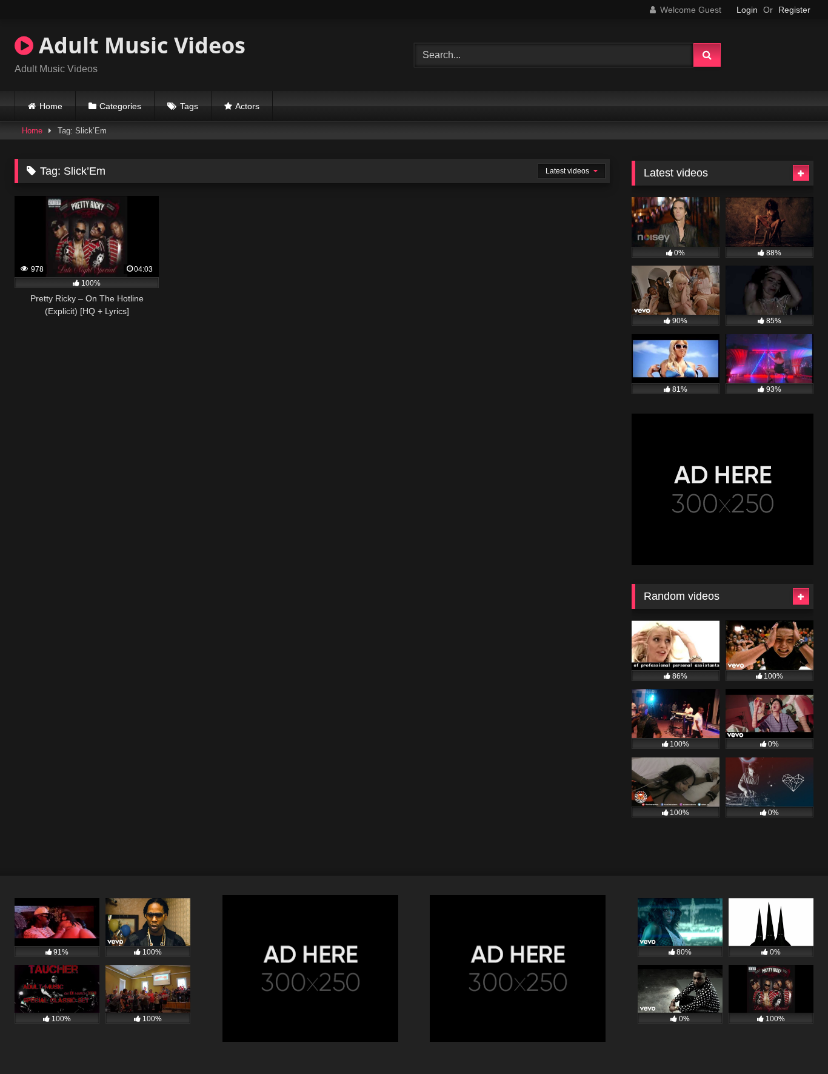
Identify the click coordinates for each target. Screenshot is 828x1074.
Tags (189, 106)
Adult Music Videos (139, 45)
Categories (120, 106)
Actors (247, 106)
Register (794, 10)
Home (50, 106)
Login (747, 10)
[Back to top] (790, 1038)
